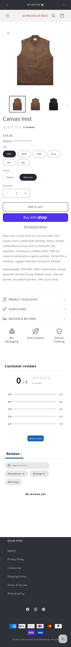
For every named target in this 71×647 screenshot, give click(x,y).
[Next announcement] (64, 5)
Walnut (28, 177)
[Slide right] (67, 105)
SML (9, 154)
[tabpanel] (35, 498)
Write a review (35, 438)
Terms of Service (17, 585)
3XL (23, 162)
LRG (39, 154)
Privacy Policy (16, 559)
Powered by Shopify (49, 639)
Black (12, 178)
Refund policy (16, 593)
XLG (53, 154)
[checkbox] (13, 482)
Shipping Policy (17, 576)
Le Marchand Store (29, 639)
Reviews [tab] (14, 453)
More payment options (35, 226)
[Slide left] (4, 105)
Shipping (7, 140)
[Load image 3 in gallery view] (53, 104)
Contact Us (14, 568)
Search (12, 550)
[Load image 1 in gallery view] (17, 104)
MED (24, 154)
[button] (7, 16)
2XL (9, 162)
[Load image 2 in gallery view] (35, 104)
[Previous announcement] (7, 5)
